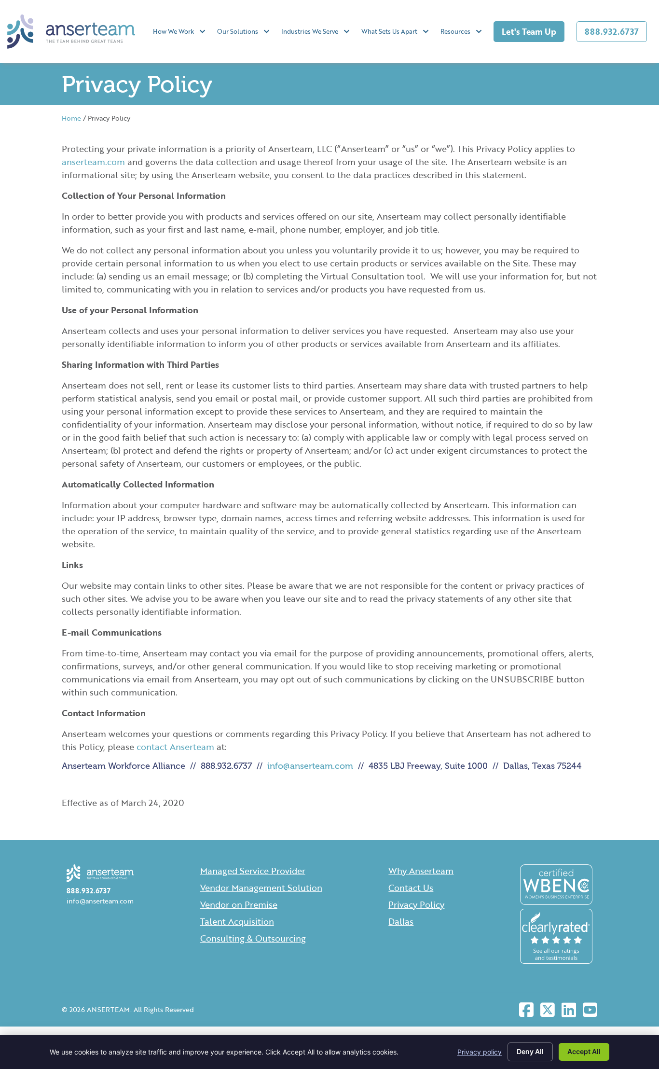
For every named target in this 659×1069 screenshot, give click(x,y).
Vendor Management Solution (261, 887)
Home (71, 118)
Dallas (400, 921)
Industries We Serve (309, 31)
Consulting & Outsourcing (253, 938)
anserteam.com (93, 161)
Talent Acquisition (237, 921)
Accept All (584, 1051)
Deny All (530, 1051)
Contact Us (410, 887)
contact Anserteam (175, 746)
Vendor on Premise (238, 904)
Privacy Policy (416, 904)
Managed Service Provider (252, 870)
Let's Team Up (529, 32)
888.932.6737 (612, 32)
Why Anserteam (420, 870)
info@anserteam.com (310, 766)
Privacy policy (479, 1052)
